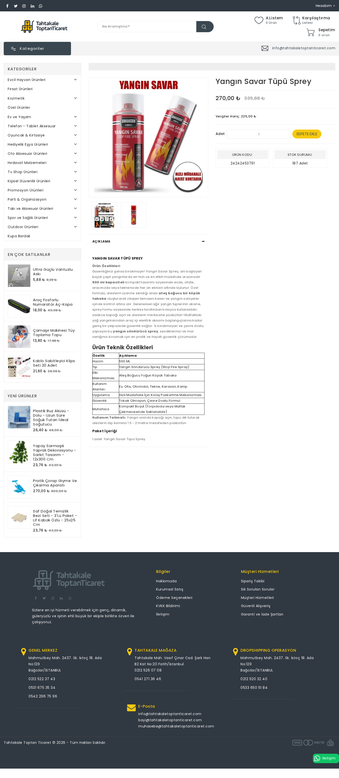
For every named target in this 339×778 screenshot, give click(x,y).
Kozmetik (16, 98)
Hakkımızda (166, 581)
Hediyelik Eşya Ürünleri (28, 144)
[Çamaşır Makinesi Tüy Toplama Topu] (19, 336)
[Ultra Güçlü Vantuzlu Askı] (19, 275)
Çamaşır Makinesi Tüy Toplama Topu (54, 332)
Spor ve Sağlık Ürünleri (28, 217)
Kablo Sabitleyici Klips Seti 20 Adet (54, 363)
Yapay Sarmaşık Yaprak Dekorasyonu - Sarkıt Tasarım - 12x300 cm (54, 452)
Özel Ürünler (19, 107)
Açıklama (101, 241)
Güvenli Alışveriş (256, 605)
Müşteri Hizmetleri (257, 597)
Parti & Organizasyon (27, 199)
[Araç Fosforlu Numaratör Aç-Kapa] (19, 306)
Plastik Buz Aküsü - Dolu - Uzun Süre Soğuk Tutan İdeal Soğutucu (51, 417)
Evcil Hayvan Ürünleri (27, 79)
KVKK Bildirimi (168, 605)
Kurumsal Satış (169, 589)
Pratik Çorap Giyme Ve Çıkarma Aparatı (55, 483)
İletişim (162, 614)
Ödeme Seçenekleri (174, 597)
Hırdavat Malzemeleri (27, 162)
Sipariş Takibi (253, 581)
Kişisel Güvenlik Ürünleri (29, 181)
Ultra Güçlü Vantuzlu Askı (53, 271)
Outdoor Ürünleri (23, 226)
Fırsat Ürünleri (20, 88)
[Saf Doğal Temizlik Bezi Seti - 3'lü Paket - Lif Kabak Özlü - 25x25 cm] (19, 517)
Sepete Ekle (306, 134)
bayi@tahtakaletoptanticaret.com (170, 720)
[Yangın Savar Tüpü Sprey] (148, 137)
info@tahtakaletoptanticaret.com (170, 713)
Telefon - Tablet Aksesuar (32, 126)
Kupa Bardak (19, 236)
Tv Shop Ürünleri (22, 171)
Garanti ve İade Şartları (262, 614)
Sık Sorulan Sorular (258, 589)
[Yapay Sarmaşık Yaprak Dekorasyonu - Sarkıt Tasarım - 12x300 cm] (19, 452)
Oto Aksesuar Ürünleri (27, 153)
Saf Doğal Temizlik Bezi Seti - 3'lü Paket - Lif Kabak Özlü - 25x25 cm (55, 518)
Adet (220, 134)
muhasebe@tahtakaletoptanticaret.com (176, 726)
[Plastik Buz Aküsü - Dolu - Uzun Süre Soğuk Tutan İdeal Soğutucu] (19, 417)
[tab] (148, 241)
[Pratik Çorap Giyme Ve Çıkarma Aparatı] (19, 487)
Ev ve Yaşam (19, 116)
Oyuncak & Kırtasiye (26, 135)
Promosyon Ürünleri (25, 190)
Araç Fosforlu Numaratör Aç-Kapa (53, 302)
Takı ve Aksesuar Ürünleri (30, 208)
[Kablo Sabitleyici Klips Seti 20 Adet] (19, 367)
